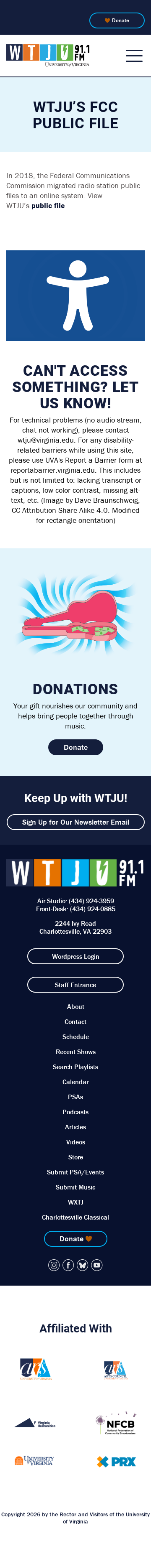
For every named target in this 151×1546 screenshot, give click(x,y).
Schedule (75, 1036)
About (75, 1006)
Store (75, 1157)
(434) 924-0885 (92, 908)
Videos (75, 1142)
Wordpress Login (75, 956)
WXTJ (75, 1202)
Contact (75, 1021)
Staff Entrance (75, 985)
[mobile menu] (134, 55)
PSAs (75, 1097)
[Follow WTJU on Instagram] (54, 1265)
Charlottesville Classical (75, 1217)
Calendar (75, 1081)
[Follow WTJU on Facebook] (68, 1265)
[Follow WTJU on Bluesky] (83, 1265)
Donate (120, 20)
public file (48, 205)
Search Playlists (75, 1066)
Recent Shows (76, 1051)
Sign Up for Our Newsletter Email (75, 822)
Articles (75, 1127)
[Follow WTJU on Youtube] (97, 1265)
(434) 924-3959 (91, 901)
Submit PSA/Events (75, 1172)
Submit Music (75, 1187)
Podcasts (75, 1112)
